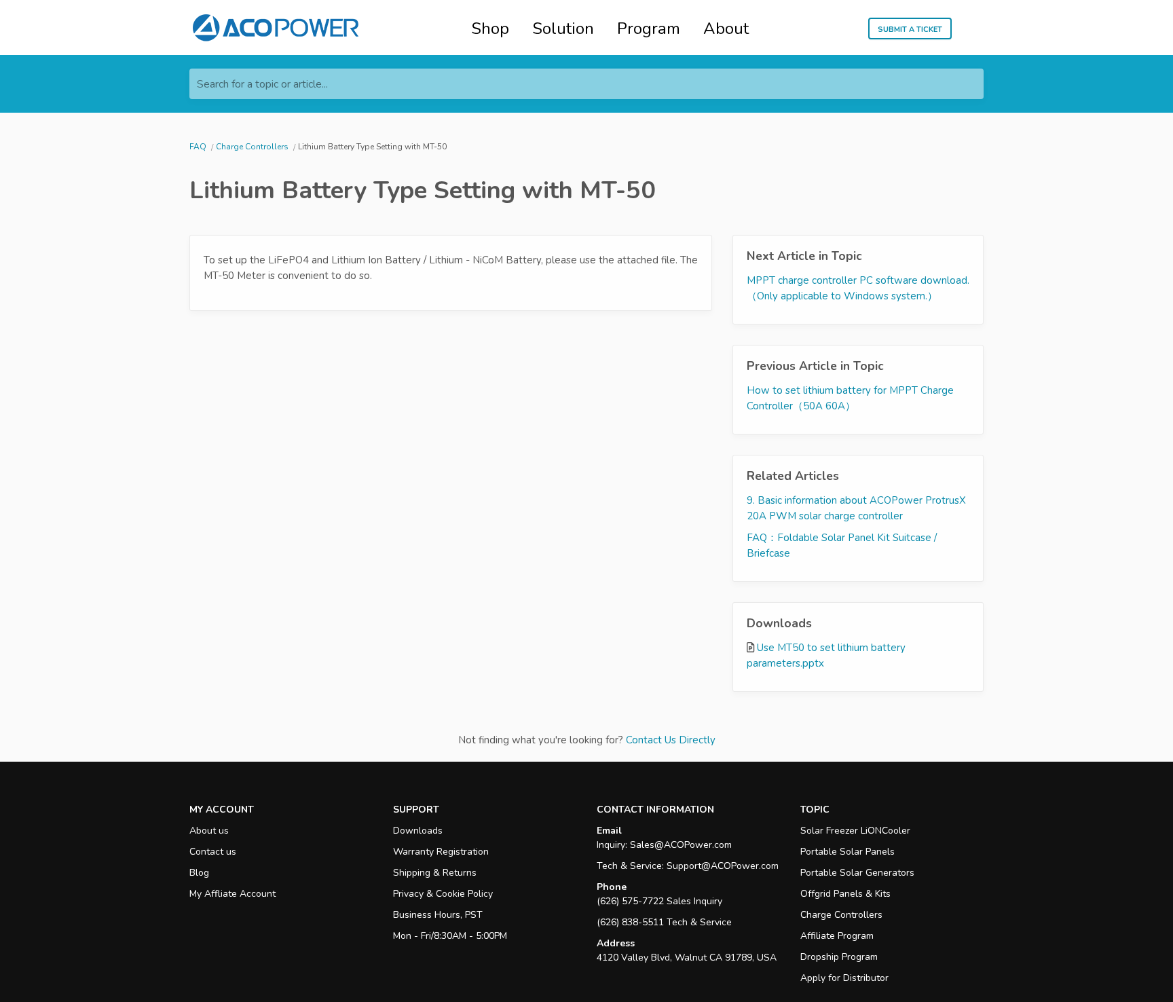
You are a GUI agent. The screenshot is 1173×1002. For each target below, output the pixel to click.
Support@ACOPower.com (723, 865)
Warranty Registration (441, 851)
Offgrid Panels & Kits (845, 893)
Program (648, 29)
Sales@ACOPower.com (681, 844)
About (726, 29)
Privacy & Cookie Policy (443, 893)
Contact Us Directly (670, 740)
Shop (490, 29)
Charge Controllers (841, 914)
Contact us (212, 851)
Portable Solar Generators (857, 872)
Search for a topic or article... (262, 84)
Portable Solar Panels (847, 851)
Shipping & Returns (435, 872)
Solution (563, 29)
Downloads (418, 830)
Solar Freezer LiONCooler (855, 830)
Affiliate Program (837, 935)
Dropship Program (839, 956)
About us (209, 830)
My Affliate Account (232, 893)
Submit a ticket (910, 28)
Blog (199, 872)
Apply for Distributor (844, 977)
